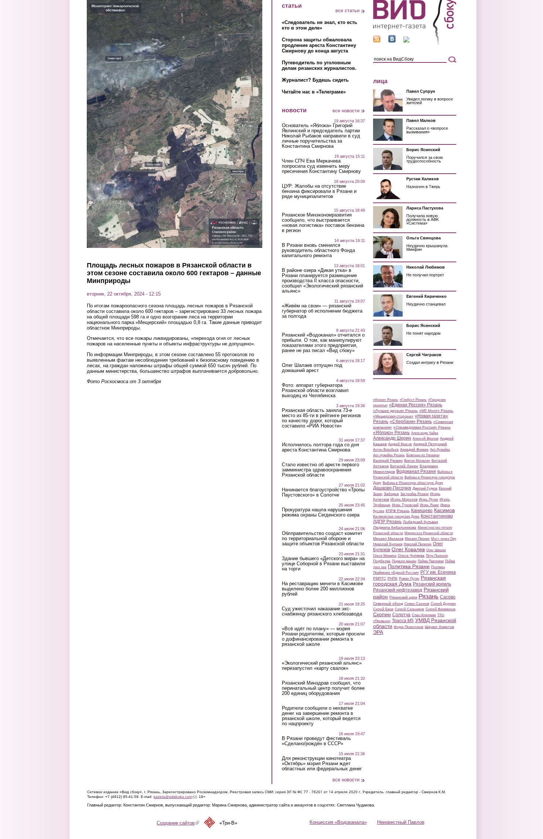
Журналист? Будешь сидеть (315, 80)
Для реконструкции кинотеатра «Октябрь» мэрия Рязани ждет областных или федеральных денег (322, 763)
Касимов (444, 510)
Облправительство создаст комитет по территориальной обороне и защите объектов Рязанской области (323, 538)
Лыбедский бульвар (420, 522)
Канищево (422, 510)
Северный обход (388, 603)
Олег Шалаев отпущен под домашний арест (312, 368)
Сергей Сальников (409, 609)
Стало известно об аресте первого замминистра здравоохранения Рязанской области (320, 470)
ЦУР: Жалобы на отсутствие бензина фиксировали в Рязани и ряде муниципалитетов (319, 191)
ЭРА (378, 632)
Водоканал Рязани (416, 471)
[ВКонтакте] (392, 41)
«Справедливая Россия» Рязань (422, 427)
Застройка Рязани (414, 494)
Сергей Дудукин (443, 604)
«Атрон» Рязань (385, 400)
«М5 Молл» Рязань (436, 411)
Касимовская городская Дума (396, 516)
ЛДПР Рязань (387, 521)
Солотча (401, 614)
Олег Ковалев (408, 549)
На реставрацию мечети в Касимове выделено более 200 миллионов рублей (322, 589)
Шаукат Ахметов (439, 627)
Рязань (428, 596)
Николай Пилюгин (417, 544)
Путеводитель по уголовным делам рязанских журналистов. (319, 65)
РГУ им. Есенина (438, 572)
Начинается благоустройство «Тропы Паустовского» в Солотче (323, 492)
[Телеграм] (406, 41)
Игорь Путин (428, 499)
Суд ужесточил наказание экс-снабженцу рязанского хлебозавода (322, 611)
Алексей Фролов (425, 438)
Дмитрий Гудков (425, 488)
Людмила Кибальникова (394, 527)
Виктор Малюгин (417, 461)
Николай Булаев (387, 544)
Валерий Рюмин (388, 460)
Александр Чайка (424, 433)
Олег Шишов (436, 550)
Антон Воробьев (386, 449)
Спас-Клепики (424, 615)
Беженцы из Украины (422, 455)
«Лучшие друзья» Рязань (395, 411)
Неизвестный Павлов (400, 822)
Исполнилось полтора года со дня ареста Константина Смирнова (320, 447)
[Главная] (414, 44)
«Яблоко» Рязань (391, 432)
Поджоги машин (404, 561)
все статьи (347, 10)
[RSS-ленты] (376, 41)
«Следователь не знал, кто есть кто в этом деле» (319, 25)
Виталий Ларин (404, 466)
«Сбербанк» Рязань (411, 421)
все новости (345, 110)
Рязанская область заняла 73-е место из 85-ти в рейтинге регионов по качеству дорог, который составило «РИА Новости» (321, 418)
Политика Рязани (409, 566)
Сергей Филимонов (440, 609)
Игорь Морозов (403, 499)
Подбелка (381, 561)
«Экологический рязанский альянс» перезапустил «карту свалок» (322, 666)
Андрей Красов (400, 444)
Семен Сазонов (416, 604)
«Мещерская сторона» (393, 416)
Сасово (447, 597)
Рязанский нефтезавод (397, 590)
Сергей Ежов (383, 609)
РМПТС (379, 578)
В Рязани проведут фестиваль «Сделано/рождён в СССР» (316, 741)
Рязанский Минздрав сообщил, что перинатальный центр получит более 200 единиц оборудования (323, 688)
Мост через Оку (443, 538)
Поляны (438, 567)
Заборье (391, 494)
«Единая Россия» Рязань (415, 404)
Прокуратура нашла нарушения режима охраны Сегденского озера (320, 512)
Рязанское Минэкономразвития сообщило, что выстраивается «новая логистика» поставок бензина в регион (323, 222)
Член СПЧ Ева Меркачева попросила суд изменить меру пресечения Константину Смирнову (321, 166)
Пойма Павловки (431, 561)
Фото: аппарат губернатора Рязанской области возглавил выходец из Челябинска (315, 390)
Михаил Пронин (417, 538)
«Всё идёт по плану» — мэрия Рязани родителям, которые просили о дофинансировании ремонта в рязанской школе (323, 636)
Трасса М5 (403, 620)
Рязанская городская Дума (409, 581)
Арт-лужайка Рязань (389, 455)
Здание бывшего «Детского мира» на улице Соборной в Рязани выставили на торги (323, 564)
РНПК (392, 578)
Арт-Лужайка (440, 449)
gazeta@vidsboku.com (175, 797)
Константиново (437, 516)
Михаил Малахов (388, 538)
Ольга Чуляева (411, 555)
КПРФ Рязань (398, 511)
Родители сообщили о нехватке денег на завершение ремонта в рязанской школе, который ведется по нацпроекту (321, 716)
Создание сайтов (178, 823)
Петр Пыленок (437, 555)
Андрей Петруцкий (430, 444)
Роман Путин (409, 578)
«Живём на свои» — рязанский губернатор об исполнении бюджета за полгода (322, 311)
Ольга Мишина (384, 555)
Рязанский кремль (432, 584)
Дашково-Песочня (392, 488)
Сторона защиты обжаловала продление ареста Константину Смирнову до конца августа (319, 45)
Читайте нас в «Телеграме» (314, 92)
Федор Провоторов (408, 627)
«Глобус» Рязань (413, 400)
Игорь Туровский (405, 505)
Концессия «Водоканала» (338, 822)
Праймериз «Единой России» (396, 572)
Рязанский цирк (403, 597)
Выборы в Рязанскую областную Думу (413, 483)
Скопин (382, 614)
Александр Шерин (392, 438)
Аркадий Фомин (414, 449)
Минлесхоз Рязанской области (428, 533)
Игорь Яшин (429, 505)
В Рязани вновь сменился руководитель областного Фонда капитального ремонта (318, 250)
